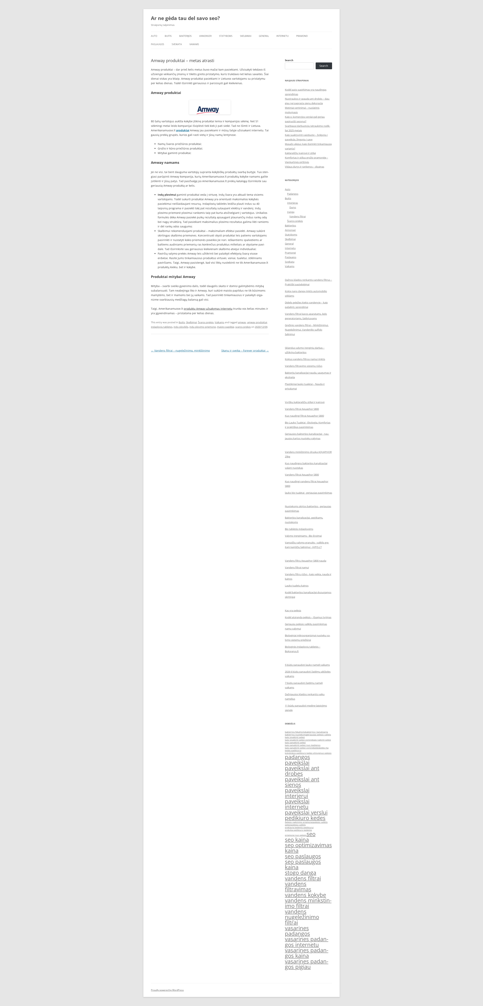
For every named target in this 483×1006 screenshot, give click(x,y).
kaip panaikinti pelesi (295, 742)
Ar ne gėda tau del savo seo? (185, 18)
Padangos (292, 194)
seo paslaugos (303, 856)
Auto (154, 36)
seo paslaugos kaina (303, 864)
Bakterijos (185, 36)
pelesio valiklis (320, 822)
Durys (292, 207)
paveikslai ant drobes (302, 770)
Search (289, 60)
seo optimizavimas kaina (308, 847)
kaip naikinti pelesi (322, 740)
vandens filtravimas (298, 886)
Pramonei (302, 36)
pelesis (288, 825)
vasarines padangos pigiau (306, 964)
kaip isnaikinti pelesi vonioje (299, 740)
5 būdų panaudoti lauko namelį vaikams (307, 665)
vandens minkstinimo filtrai (308, 903)
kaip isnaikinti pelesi (295, 737)
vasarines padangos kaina (306, 952)
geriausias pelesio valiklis (318, 734)
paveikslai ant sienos (302, 781)
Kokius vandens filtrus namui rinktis (305, 359)
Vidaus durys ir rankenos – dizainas (304, 166)
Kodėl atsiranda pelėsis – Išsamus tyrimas (308, 617)
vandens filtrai (303, 878)
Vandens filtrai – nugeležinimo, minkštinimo (180, 350)
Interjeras (292, 203)
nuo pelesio (325, 753)
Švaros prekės (206, 322)
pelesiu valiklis (298, 825)
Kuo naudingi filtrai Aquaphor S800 (304, 415)
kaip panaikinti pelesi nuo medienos (302, 745)
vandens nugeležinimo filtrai (302, 917)
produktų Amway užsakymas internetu (208, 308)
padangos (297, 757)
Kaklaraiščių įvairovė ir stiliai (300, 153)
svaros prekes (243, 327)
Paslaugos (157, 44)
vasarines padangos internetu (306, 941)
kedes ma (323, 748)
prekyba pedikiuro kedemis (298, 830)
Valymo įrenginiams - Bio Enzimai (303, 535)
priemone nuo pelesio (296, 835)
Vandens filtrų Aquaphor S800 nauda (305, 560)
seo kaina (297, 839)
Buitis (168, 36)
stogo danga (300, 872)
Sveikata (177, 44)
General (264, 36)
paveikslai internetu (297, 803)
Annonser (205, 36)
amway (242, 322)
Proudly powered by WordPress (167, 990)
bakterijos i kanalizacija (316, 732)
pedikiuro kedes (305, 818)
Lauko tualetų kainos (296, 585)
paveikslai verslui (306, 812)
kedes (316, 748)
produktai (182, 130)
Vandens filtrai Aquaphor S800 (302, 409)
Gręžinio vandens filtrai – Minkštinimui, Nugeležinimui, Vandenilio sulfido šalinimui (306, 329)
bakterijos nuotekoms (295, 734)
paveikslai (297, 762)
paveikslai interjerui (297, 792)
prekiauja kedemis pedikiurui (299, 827)
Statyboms (225, 36)
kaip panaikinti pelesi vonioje (299, 748)
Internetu (282, 36)
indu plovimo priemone (202, 327)
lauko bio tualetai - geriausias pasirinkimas (308, 492)
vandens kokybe (305, 895)
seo (311, 834)
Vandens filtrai (297, 216)
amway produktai (257, 322)
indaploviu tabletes (161, 327)
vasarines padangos (297, 930)
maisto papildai (225, 327)
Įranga (290, 212)
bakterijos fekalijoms (295, 732)
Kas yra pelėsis (293, 610)
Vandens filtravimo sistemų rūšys (303, 366)
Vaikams (194, 44)
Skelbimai (245, 36)
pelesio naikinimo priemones (299, 822)
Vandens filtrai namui (297, 567)
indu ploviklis (181, 327)
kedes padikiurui (293, 750)
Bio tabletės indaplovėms (299, 529)
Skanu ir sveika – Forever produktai (245, 350)
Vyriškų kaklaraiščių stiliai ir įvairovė (305, 402)
